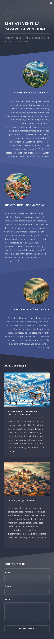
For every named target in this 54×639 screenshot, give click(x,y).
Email (7, 586)
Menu (50, 3)
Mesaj (7, 600)
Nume (7, 572)
